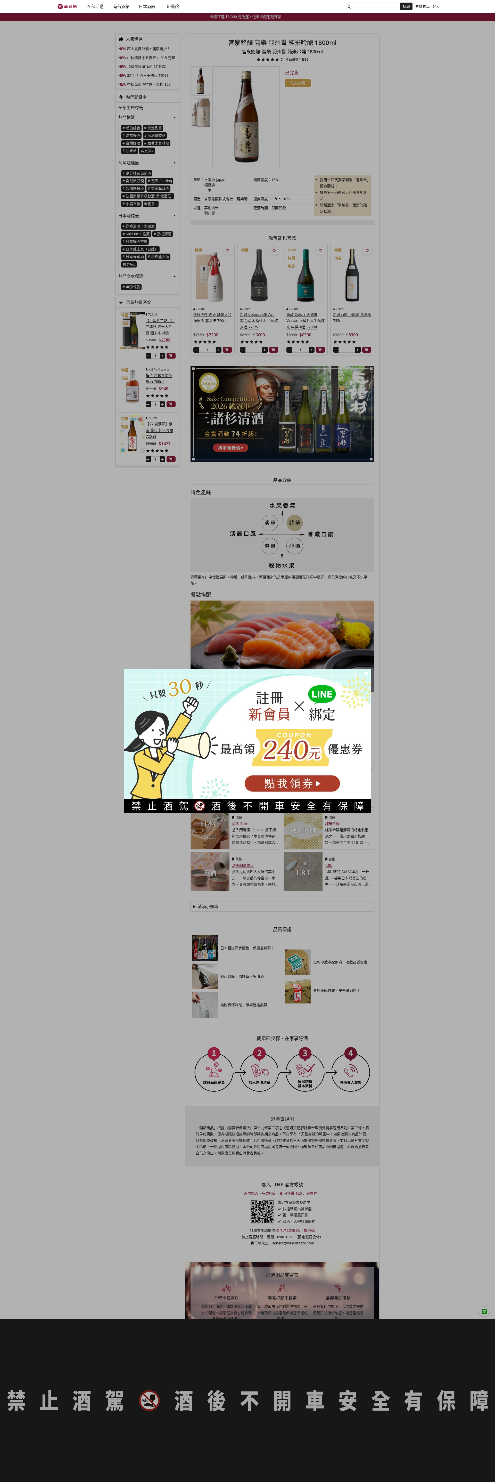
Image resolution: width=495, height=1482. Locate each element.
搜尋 (406, 6)
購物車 (424, 6)
